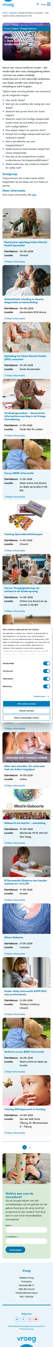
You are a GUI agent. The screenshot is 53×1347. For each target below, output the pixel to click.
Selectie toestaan (26, 711)
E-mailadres (12, 1236)
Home (5, 12)
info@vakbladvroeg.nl (27, 1292)
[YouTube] (36, 1319)
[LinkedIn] (17, 1319)
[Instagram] (29, 1319)
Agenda (13, 12)
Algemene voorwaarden (34, 1326)
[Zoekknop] (38, 4)
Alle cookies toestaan (26, 704)
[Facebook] (23, 1319)
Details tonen (39, 696)
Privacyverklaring (26, 1329)
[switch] (46, 671)
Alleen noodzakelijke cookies (26, 718)
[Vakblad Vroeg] (8, 4)
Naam (9, 1225)
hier (34, 194)
